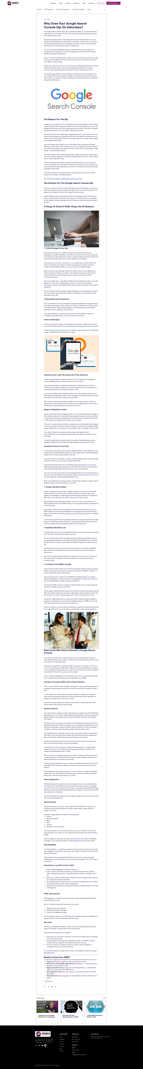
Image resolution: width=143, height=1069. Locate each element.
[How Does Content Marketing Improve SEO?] (71, 1007)
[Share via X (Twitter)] (48, 986)
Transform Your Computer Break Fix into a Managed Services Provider (46, 1016)
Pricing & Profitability (79, 9)
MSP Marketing (48, 9)
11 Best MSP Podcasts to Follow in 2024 (95, 1016)
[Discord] (45, 1045)
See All (105, 997)
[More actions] (98, 19)
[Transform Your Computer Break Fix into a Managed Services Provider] (47, 1007)
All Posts (38, 9)
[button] (104, 9)
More (89, 9)
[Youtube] (42, 1045)
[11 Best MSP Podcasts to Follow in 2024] (95, 1007)
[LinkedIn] (39, 1045)
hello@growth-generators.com (79, 1054)
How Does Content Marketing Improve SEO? (71, 1016)
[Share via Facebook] (44, 986)
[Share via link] (55, 986)
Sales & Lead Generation (63, 9)
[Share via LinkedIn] (52, 986)
